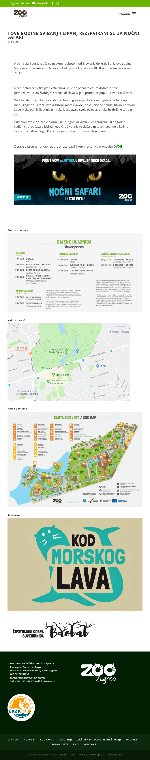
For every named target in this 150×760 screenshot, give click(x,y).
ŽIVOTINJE (66, 739)
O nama (13, 739)
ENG (76, 744)
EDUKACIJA (47, 739)
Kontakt (89, 744)
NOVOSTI (29, 739)
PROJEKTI (132, 739)
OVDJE (117, 146)
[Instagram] (58, 3)
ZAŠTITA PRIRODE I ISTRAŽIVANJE (99, 739)
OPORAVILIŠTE (59, 744)
